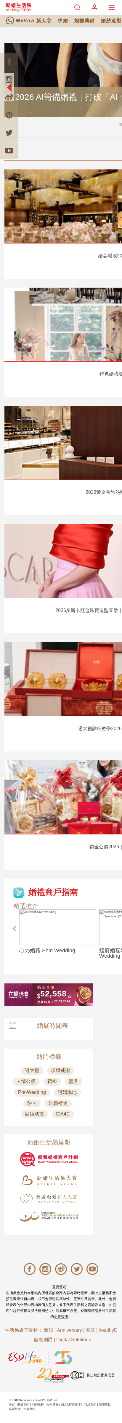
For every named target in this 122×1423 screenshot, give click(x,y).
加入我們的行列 (71, 1404)
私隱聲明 (15, 1409)
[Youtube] (9, 150)
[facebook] (9, 61)
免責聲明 (61, 1317)
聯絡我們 (90, 1404)
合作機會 (52, 1404)
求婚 (63, 20)
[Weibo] (9, 97)
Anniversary (69, 1330)
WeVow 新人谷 (34, 20)
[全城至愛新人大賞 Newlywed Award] (49, 1198)
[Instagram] (9, 79)
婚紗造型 (111, 20)
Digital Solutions (73, 1339)
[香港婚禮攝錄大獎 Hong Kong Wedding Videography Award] (49, 1217)
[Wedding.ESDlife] (18, 7)
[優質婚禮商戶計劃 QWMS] (49, 1159)
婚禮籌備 (84, 20)
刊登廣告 (38, 1404)
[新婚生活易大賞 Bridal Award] (49, 1180)
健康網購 (43, 1339)
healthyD (108, 1330)
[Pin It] (9, 115)
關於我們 (23, 1404)
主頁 (12, 1404)
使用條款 (105, 1404)
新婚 (48, 1330)
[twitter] (9, 133)
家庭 (90, 1330)
